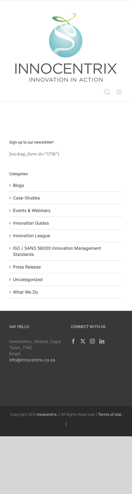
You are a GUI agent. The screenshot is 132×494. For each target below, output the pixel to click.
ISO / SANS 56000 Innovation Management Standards (57, 251)
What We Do (25, 292)
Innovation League (31, 235)
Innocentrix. (47, 414)
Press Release (27, 266)
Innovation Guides (31, 223)
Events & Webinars (31, 210)
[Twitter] (82, 341)
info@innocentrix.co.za (32, 359)
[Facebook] (73, 341)
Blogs (18, 185)
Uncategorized (28, 279)
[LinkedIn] (101, 341)
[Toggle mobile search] (107, 92)
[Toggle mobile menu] (119, 92)
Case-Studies (26, 197)
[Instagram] (92, 341)
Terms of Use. (110, 414)
